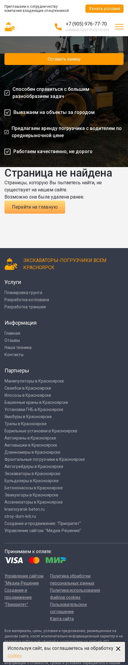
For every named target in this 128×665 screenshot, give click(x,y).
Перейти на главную (35, 207)
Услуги (12, 282)
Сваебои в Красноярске (27, 388)
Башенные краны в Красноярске (36, 402)
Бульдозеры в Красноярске (31, 480)
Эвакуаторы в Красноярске (31, 495)
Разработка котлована (26, 299)
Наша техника (18, 347)
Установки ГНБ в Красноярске (33, 409)
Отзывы (12, 340)
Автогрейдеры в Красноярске (33, 466)
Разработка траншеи (25, 306)
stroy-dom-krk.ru (20, 516)
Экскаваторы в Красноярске (32, 473)
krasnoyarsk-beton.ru (24, 509)
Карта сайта (62, 618)
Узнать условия (104, 8)
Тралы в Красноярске (25, 423)
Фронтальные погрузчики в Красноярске (44, 459)
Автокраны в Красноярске (30, 438)
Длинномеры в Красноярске (32, 452)
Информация (20, 323)
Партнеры (16, 370)
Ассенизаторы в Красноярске (33, 502)
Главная (12, 333)
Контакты (14, 354)
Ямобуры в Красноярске (28, 416)
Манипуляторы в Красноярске (34, 381)
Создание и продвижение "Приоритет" (18, 597)
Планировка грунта (23, 292)
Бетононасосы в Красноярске (33, 487)
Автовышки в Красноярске (30, 445)
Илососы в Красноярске (27, 395)
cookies (14, 655)
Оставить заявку (64, 59)
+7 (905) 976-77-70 (86, 24)
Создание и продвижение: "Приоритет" (42, 523)
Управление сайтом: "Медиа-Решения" (42, 530)
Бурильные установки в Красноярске (40, 430)
